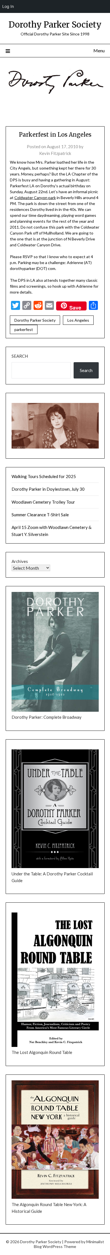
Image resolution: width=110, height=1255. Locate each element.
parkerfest (23, 329)
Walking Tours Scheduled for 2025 (44, 476)
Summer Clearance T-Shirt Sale (40, 514)
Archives (20, 561)
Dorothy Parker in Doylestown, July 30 (48, 489)
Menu (99, 50)
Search (20, 356)
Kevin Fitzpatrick (55, 153)
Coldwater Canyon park (35, 197)
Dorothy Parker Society (55, 24)
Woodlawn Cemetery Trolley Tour (43, 501)
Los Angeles (78, 320)
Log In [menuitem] (8, 6)
